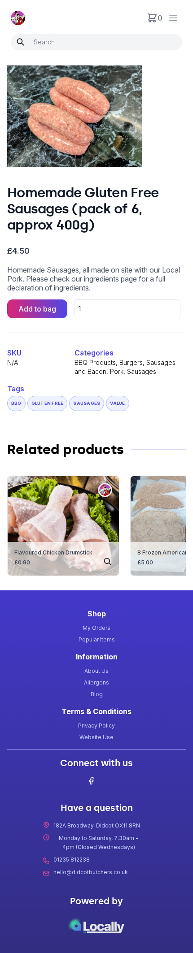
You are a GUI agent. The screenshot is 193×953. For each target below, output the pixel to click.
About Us (96, 670)
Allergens (96, 682)
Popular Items (97, 639)
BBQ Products (95, 362)
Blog (97, 694)
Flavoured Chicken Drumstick (53, 552)
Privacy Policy (96, 725)
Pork (116, 371)
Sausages (141, 371)
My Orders (96, 627)
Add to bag (37, 308)
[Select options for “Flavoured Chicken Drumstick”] (107, 562)
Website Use (96, 737)
